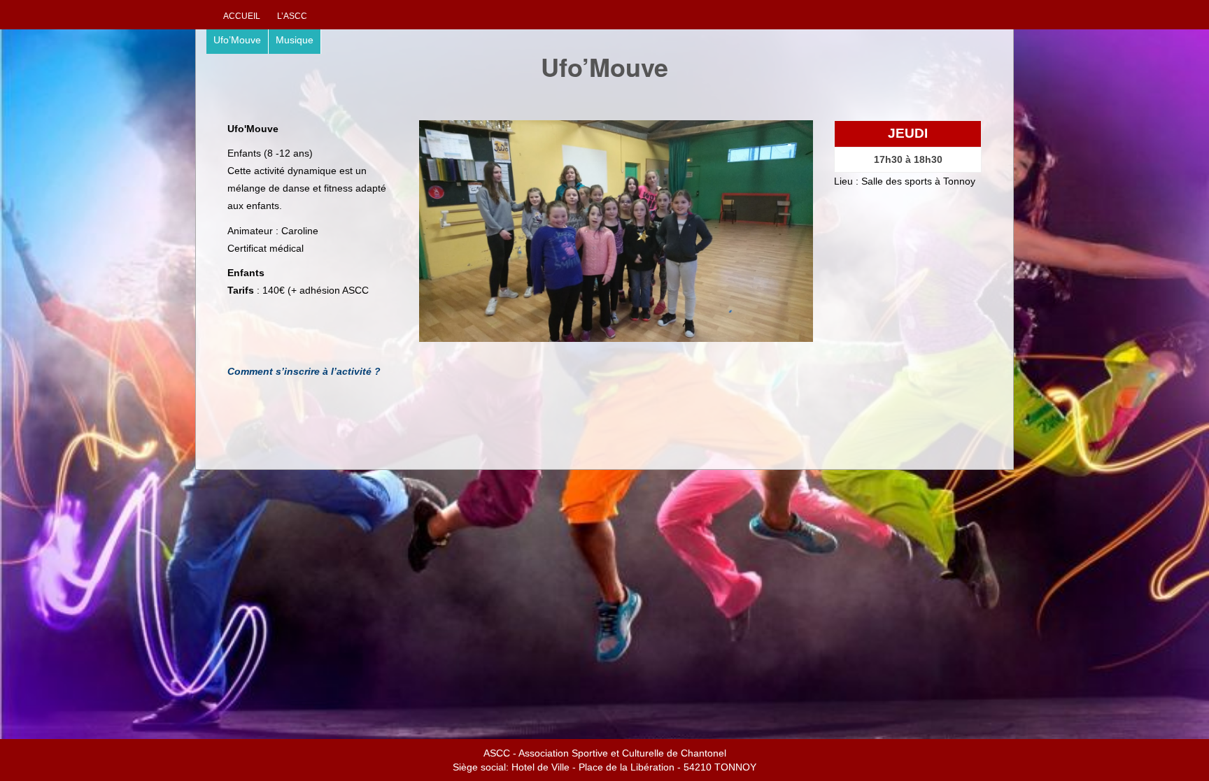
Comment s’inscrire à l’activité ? (304, 371)
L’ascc (292, 16)
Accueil (241, 16)
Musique (294, 39)
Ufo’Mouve (237, 39)
